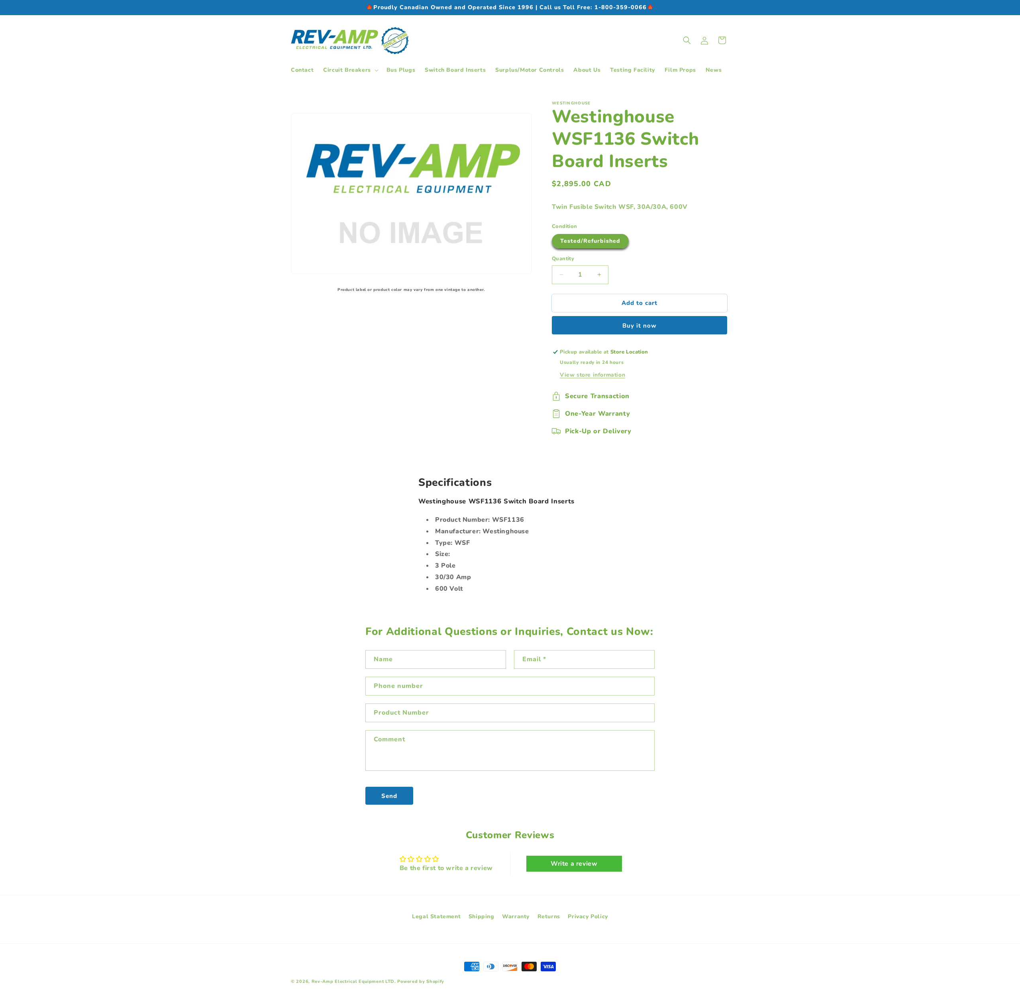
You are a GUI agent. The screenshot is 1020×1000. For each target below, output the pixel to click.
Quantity (563, 258)
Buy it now (639, 326)
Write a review (574, 863)
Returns (548, 916)
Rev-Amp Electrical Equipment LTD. (354, 981)
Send (389, 796)
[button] (350, 70)
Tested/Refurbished (590, 241)
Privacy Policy (588, 916)
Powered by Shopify (420, 981)
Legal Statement (436, 916)
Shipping (481, 916)
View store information (592, 375)
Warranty (516, 916)
